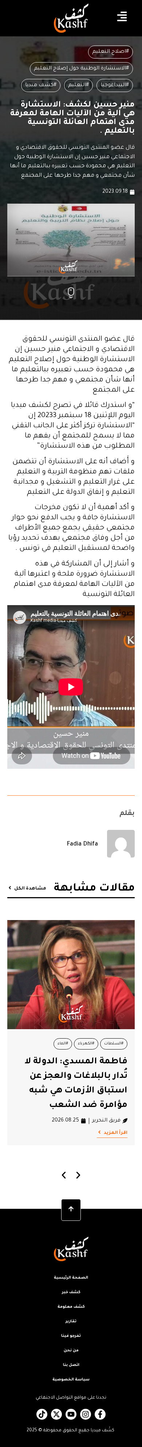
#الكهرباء (86, 1044)
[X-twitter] (56, 1414)
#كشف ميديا (40, 85)
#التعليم (78, 85)
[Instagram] (85, 1414)
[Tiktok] (41, 1414)
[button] (63, 1175)
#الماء (63, 1044)
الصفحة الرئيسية (71, 1278)
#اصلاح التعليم (110, 52)
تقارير (71, 1321)
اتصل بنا (71, 1365)
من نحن (71, 1350)
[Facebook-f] (100, 1414)
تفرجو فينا (71, 1336)
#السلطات (113, 1044)
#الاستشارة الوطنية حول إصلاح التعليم (81, 69)
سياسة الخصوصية (71, 1380)
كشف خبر (71, 1292)
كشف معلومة (71, 1307)
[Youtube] (71, 1414)
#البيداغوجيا (114, 85)
